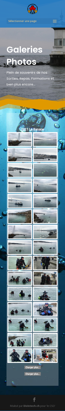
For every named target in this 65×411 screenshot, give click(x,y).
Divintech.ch (31, 406)
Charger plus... (32, 367)
